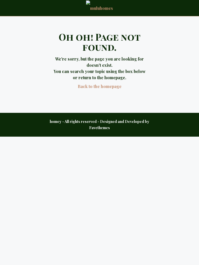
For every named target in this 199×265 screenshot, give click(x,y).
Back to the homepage (100, 86)
